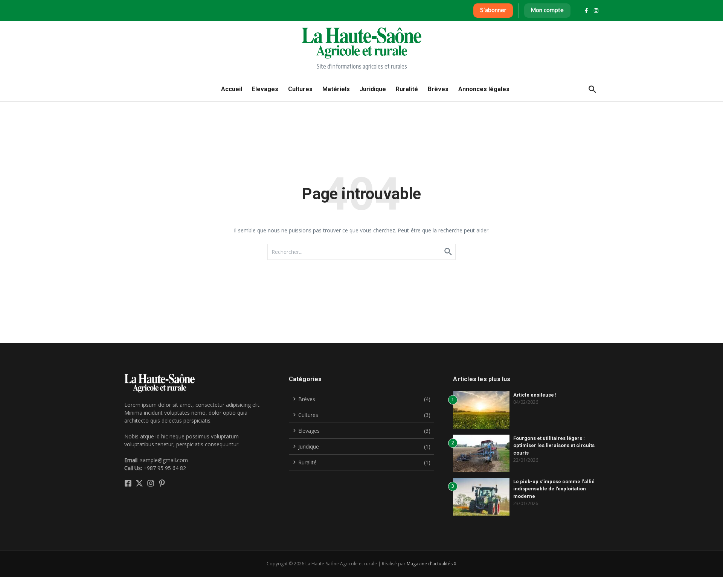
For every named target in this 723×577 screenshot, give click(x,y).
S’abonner (493, 10)
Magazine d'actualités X (431, 563)
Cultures (300, 89)
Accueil (231, 89)
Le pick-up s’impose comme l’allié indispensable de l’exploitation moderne (554, 489)
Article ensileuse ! (535, 395)
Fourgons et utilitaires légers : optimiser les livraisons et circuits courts (554, 445)
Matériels (336, 89)
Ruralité (407, 89)
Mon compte (547, 10)
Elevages (265, 89)
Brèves (438, 89)
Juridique (373, 89)
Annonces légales (483, 89)
